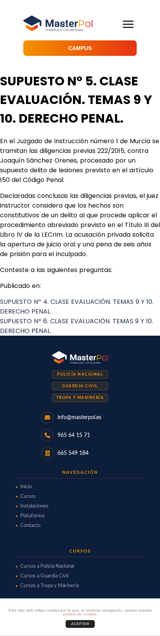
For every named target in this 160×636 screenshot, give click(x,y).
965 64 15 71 (73, 435)
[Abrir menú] (128, 24)
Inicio (26, 486)
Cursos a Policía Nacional (47, 566)
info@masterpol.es (79, 417)
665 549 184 (73, 453)
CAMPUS (80, 48)
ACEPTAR (80, 624)
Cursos (28, 496)
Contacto (30, 525)
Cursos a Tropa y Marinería (49, 585)
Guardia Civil (80, 386)
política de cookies (79, 614)
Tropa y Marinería (80, 398)
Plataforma (32, 515)
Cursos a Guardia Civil (44, 576)
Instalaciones (34, 506)
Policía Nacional (80, 374)
